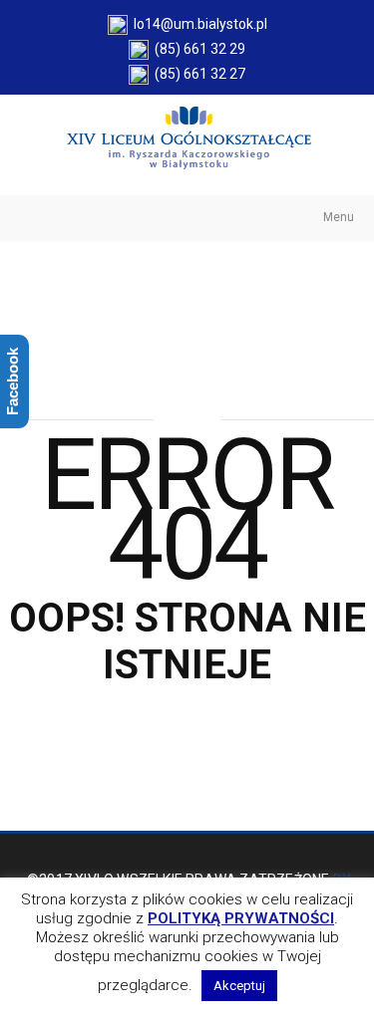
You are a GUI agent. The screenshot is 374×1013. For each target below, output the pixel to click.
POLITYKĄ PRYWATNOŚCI (241, 918)
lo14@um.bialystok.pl (197, 24)
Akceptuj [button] (239, 985)
